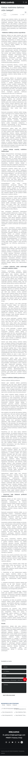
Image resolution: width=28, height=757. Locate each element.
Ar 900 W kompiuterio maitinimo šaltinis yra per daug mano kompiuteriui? (11, 708)
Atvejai (3, 705)
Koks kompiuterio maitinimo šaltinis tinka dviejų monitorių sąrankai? (8, 715)
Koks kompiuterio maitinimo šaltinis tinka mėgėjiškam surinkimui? (8, 712)
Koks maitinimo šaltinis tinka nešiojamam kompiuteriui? (21, 712)
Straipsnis (15, 705)
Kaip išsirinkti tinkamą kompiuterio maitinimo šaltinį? (21, 715)
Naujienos (9, 705)
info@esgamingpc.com (17, 735)
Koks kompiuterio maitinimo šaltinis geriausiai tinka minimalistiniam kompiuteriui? (21, 709)
